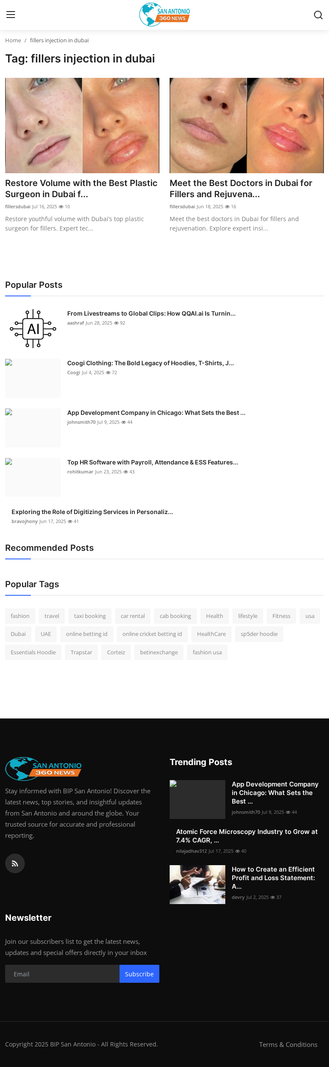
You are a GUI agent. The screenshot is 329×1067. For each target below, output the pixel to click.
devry (238, 897)
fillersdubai (17, 206)
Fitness (281, 616)
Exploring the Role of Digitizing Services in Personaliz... (92, 511)
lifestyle (247, 616)
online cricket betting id (152, 634)
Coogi (73, 372)
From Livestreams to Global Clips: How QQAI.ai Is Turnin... (151, 313)
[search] (318, 15)
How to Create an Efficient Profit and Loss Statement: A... (273, 877)
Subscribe (139, 974)
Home (13, 40)
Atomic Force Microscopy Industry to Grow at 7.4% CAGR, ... (247, 836)
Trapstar (81, 652)
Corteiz (116, 652)
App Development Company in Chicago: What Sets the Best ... (156, 412)
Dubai (18, 634)
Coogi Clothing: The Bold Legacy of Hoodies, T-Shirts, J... (150, 363)
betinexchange (159, 652)
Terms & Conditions (288, 1044)
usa (309, 616)
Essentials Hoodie (33, 652)
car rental (133, 616)
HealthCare (211, 634)
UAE (46, 634)
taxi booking (90, 616)
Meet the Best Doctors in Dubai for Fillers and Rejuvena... (241, 188)
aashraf (75, 322)
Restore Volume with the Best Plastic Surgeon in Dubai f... (81, 188)
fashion (20, 616)
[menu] (10, 15)
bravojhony (25, 521)
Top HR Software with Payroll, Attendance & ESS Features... (152, 462)
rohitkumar (80, 471)
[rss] (15, 863)
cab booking (175, 616)
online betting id (87, 634)
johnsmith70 (81, 422)
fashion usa (207, 652)
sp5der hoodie (259, 634)
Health (214, 616)
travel (52, 616)
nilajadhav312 (191, 851)
